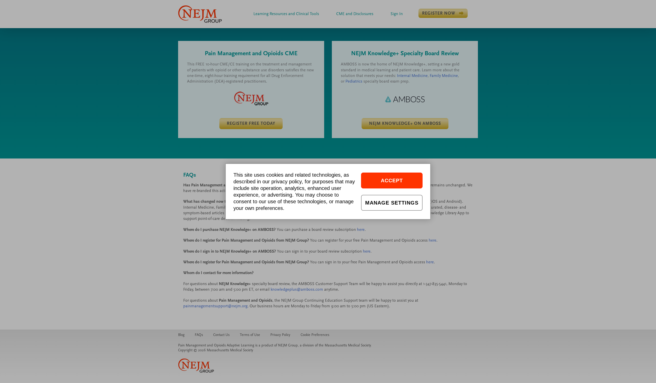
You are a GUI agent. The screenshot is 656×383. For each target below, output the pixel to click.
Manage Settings (391, 203)
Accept (392, 180)
